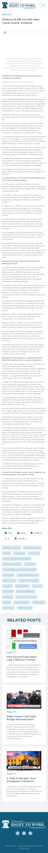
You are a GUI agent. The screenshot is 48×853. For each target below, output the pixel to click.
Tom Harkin (8, 608)
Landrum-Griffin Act (25, 591)
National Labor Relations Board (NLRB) (19, 569)
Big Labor (7, 586)
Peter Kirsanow (21, 602)
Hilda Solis (8, 591)
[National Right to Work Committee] (19, 5)
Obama (7, 602)
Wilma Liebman (24, 608)
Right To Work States (29, 580)
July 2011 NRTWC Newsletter (21, 82)
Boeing (7, 553)
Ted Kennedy (38, 602)
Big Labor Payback (32, 547)
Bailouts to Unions (12, 547)
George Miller (22, 586)
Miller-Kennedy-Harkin (26, 597)
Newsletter (8, 575)
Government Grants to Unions (17, 558)
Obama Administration (28, 575)
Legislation (30, 564)
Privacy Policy (10, 846)
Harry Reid (37, 586)
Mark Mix (8, 597)
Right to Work (9, 580)
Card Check (19, 553)
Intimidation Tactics (12, 564)
